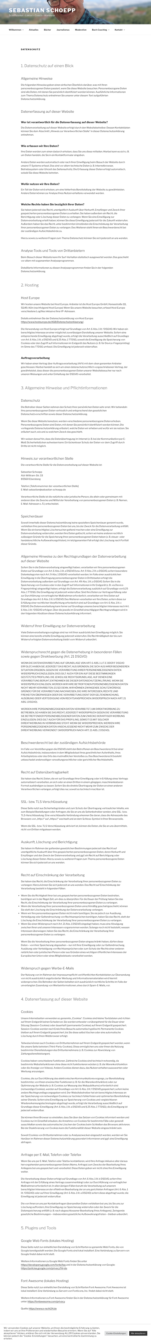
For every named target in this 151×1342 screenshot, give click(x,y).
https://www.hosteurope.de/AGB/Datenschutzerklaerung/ (52, 322)
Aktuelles (33, 29)
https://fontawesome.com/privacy (46, 1301)
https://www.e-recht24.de (43, 1308)
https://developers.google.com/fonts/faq (43, 1264)
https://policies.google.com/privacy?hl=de (44, 1268)
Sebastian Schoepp (42, 10)
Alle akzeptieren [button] (138, 1333)
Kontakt (119, 29)
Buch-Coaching (99, 29)
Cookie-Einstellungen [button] (116, 1333)
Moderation (80, 29)
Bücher (47, 29)
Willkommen (15, 29)
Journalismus (63, 29)
